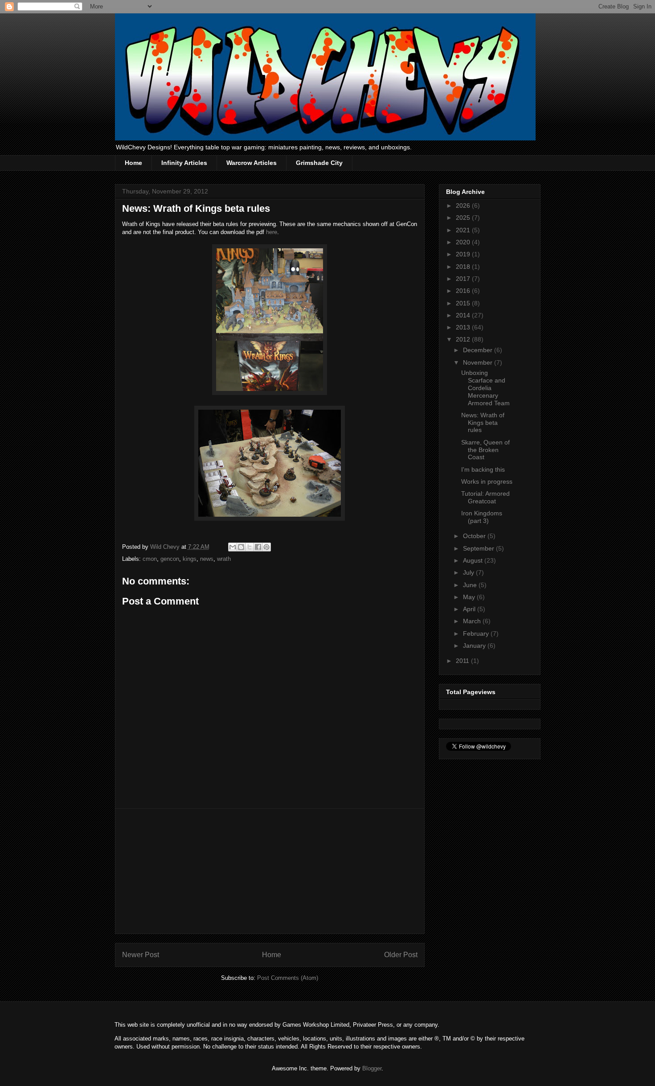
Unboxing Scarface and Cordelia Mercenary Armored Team (485, 387)
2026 (464, 205)
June (471, 584)
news (206, 558)
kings (189, 558)
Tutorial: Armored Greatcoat (485, 497)
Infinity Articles (184, 162)
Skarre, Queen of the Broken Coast (485, 450)
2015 (464, 303)
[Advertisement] (269, 871)
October (475, 535)
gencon (169, 558)
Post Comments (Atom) (287, 978)
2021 (464, 230)
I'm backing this (483, 469)
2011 (463, 660)
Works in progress (486, 481)
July (469, 572)
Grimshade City (319, 162)
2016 (464, 290)
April (470, 609)
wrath (224, 558)
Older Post (401, 954)
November (478, 362)
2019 (464, 254)
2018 (464, 266)
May (470, 597)
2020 (464, 242)
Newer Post (140, 954)
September (479, 548)
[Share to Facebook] (258, 547)
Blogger (371, 1068)
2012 (464, 339)
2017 (464, 278)
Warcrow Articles (251, 162)
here (271, 232)
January (475, 645)
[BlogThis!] (241, 547)
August (473, 560)
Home (133, 162)
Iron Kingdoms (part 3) (481, 517)
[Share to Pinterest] (266, 547)
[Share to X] (249, 547)
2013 (464, 327)
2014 (464, 315)
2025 (464, 217)
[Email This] (232, 547)
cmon (150, 558)
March (473, 621)
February (477, 633)
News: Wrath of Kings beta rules (482, 422)
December (478, 350)
